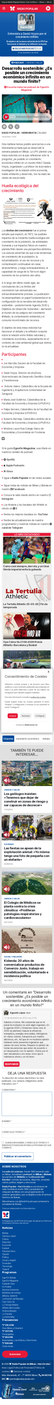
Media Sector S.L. (31, 725)
